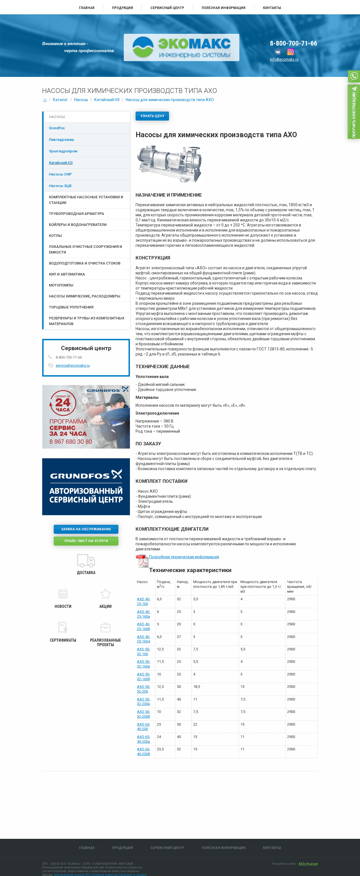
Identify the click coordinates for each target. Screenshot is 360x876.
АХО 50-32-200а (143, 701)
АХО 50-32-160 (143, 651)
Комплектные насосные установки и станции (86, 200)
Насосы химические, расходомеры (84, 296)
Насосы (81, 99)
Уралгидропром (63, 151)
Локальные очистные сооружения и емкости (85, 249)
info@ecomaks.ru (284, 59)
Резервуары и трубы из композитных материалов (86, 321)
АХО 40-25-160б (143, 626)
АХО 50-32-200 (143, 688)
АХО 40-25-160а (143, 614)
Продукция (122, 8)
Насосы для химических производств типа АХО (170, 99)
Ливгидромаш (61, 139)
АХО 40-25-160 (143, 601)
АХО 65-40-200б (143, 751)
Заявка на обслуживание (86, 529)
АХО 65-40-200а (143, 739)
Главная (86, 8)
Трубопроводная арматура (76, 214)
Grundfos (57, 128)
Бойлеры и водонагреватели (78, 225)
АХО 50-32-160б (143, 676)
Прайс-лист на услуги (86, 541)
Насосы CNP (60, 174)
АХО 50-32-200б (143, 714)
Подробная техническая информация (184, 557)
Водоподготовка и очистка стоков (84, 263)
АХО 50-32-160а (143, 663)
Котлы (55, 236)
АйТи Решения (308, 864)
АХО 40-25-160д (143, 639)
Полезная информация (224, 8)
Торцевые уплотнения (71, 307)
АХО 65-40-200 (143, 726)
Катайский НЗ (107, 99)
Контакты (272, 8)
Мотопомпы (61, 285)
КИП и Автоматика (67, 274)
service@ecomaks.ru (73, 365)
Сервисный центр (167, 8)
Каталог (60, 99)
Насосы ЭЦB (60, 186)
